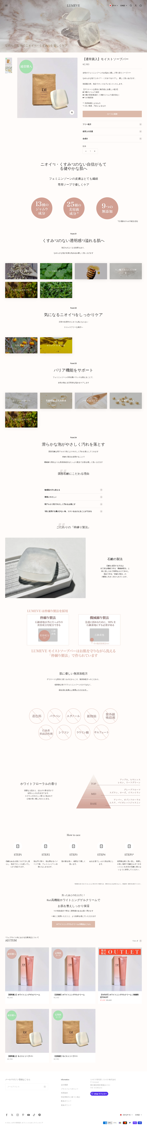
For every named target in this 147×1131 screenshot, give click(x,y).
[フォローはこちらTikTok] (34, 1114)
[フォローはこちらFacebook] (6, 1114)
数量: (85, 146)
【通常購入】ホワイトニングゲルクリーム (23, 994)
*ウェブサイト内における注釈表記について (22, 937)
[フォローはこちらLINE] (39, 1114)
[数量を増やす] (95, 151)
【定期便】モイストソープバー (66, 1056)
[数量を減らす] (86, 151)
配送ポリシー (66, 1101)
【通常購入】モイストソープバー (20, 1056)
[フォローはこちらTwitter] (12, 1114)
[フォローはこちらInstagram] (17, 1114)
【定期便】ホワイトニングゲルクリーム (69, 994)
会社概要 (64, 1085)
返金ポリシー (66, 1105)
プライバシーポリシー (69, 1089)
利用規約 (64, 1093)
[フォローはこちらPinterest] (23, 1114)
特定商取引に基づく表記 (70, 1097)
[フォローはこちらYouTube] (28, 1114)
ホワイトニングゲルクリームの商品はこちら (73, 924)
